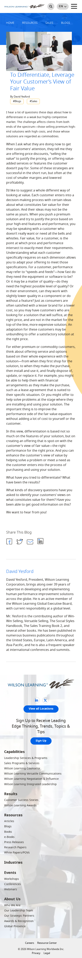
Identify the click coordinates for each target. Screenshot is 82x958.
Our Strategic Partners (19, 916)
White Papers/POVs (17, 852)
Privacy (36, 953)
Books (8, 832)
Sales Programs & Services (21, 763)
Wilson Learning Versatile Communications (33, 774)
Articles (9, 821)
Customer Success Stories (21, 800)
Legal (47, 953)
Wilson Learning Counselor (22, 768)
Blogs (8, 826)
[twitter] (45, 700)
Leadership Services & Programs (25, 758)
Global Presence (15, 926)
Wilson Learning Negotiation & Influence (31, 779)
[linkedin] (36, 700)
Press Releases (14, 842)
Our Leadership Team (18, 910)
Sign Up (41, 741)
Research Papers (15, 847)
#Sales (33, 101)
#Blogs (17, 101)
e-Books (9, 837)
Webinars (10, 889)
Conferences (12, 884)
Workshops (11, 879)
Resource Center (47, 943)
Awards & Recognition (19, 921)
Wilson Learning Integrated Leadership (30, 784)
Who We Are (12, 905)
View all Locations (41, 709)
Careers (29, 943)
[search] (50, 6)
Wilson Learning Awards (20, 805)
